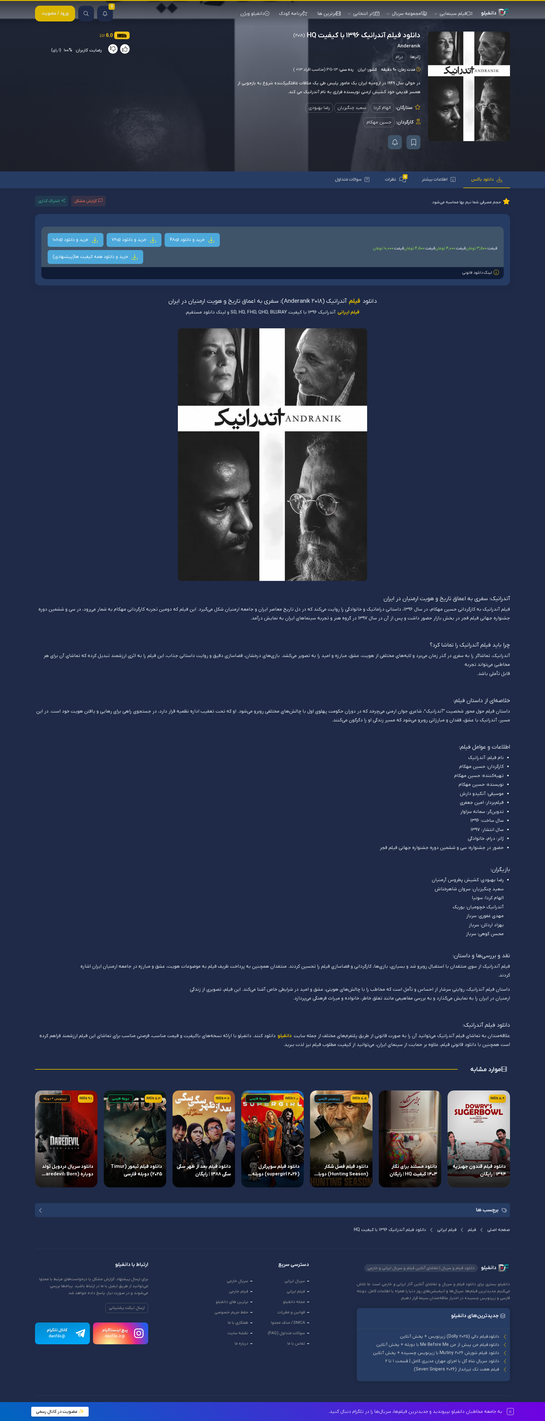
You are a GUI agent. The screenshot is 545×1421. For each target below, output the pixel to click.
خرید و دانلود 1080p (71, 240)
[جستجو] (86, 13)
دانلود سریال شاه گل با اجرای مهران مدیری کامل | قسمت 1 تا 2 (442, 1361)
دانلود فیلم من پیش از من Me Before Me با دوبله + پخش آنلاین (437, 1345)
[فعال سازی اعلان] (395, 142)
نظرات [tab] (395, 179)
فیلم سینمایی (453, 13)
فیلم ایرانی (348, 312)
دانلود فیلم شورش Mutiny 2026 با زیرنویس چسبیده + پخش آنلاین (436, 1353)
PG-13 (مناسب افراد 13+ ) (315, 69)
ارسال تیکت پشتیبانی (127, 1308)
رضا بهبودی (319, 108)
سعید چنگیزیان (351, 108)
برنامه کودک (291, 13)
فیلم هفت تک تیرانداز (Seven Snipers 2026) (456, 1369)
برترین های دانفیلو (232, 1302)
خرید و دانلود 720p (130, 240)
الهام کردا (382, 108)
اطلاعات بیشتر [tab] (435, 179)
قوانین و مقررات (291, 1312)
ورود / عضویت (55, 13)
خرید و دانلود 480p (188, 240)
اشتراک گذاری (49, 201)
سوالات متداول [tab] (348, 179)
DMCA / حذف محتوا (288, 1322)
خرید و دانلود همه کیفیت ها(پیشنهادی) (91, 257)
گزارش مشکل (85, 201)
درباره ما (241, 1343)
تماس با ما (296, 1343)
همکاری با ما (238, 1322)
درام (399, 57)
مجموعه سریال (406, 13)
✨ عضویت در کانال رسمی (60, 1412)
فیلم (354, 301)
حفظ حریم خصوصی (231, 1312)
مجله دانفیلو (294, 1302)
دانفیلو (285, 1036)
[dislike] (113, 49)
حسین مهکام (378, 122)
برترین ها (326, 13)
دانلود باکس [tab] (482, 179)
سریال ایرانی (294, 1281)
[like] (125, 49)
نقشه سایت (238, 1333)
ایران (362, 69)
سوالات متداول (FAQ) (286, 1333)
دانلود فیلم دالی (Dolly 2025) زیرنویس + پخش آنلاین (449, 1337)
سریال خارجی (237, 1281)
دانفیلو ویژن (252, 13)
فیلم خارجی (238, 1291)
